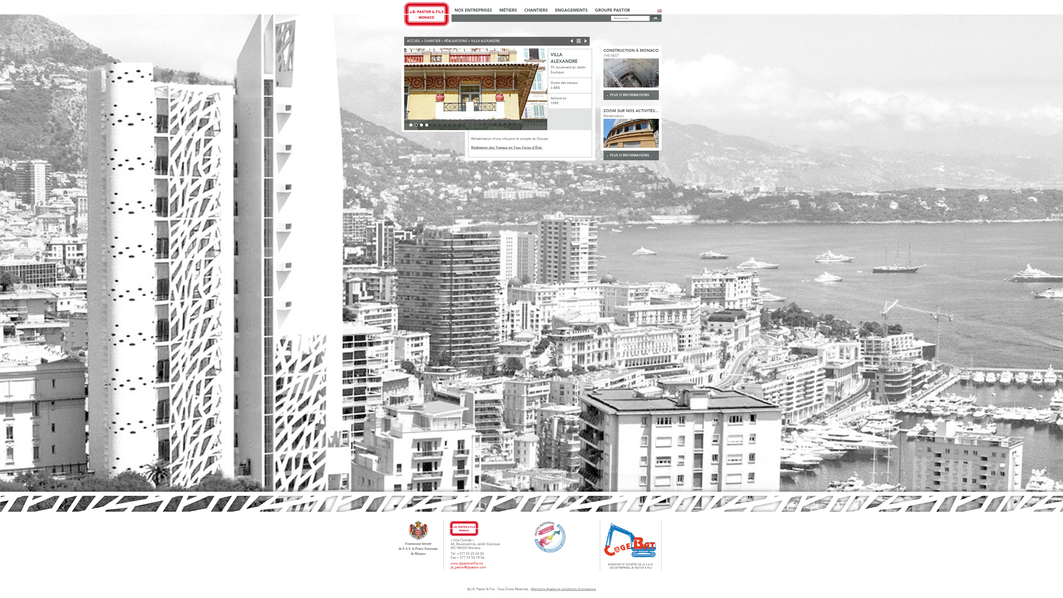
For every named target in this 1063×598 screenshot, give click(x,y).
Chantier (432, 41)
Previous (395, 90)
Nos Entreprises (473, 10)
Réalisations (455, 41)
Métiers (508, 10)
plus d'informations (629, 95)
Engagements (571, 10)
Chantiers (536, 10)
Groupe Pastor (612, 10)
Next (555, 90)
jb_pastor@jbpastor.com (468, 567)
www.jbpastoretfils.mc (467, 564)
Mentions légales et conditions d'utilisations (563, 589)
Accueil (413, 41)
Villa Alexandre (485, 41)
